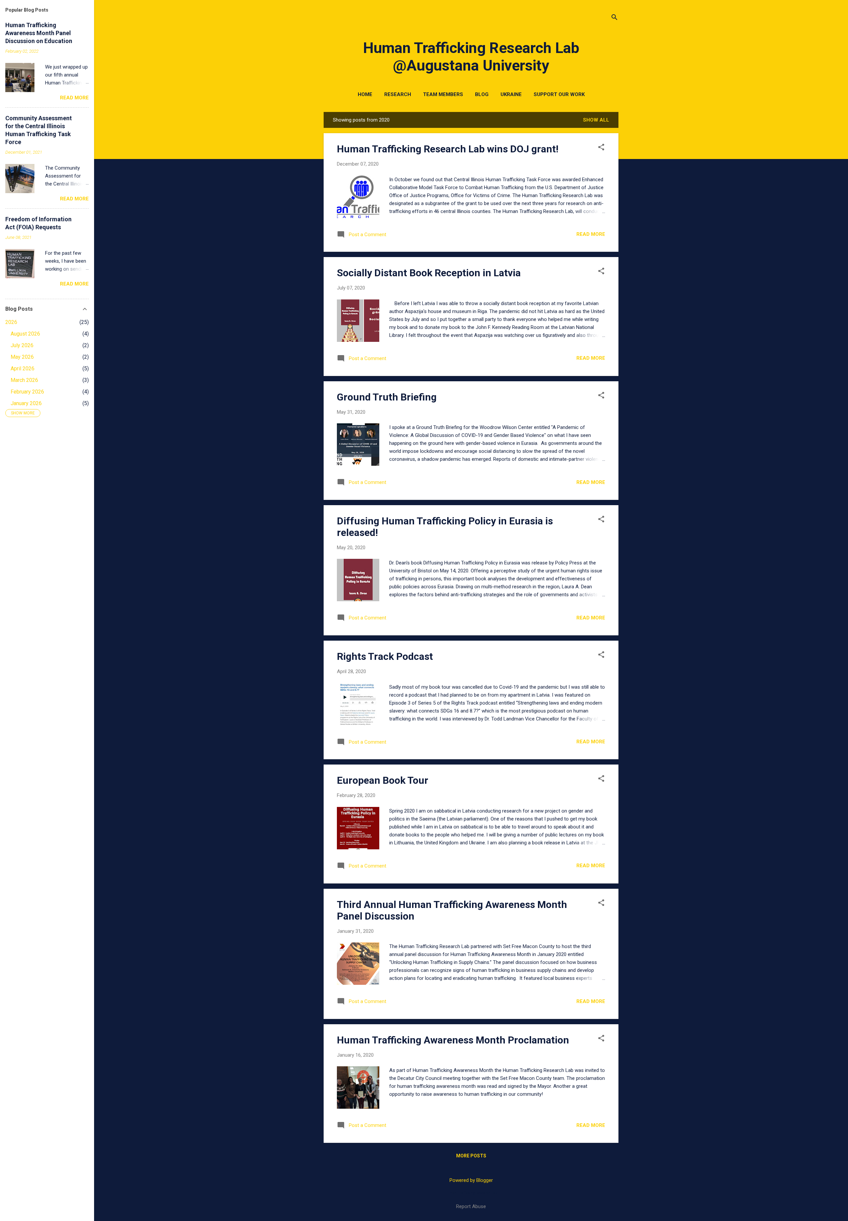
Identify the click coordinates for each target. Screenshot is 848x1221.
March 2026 (24, 380)
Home (365, 94)
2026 (11, 322)
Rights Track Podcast (385, 656)
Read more (590, 234)
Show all (596, 120)
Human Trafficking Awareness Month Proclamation (453, 1040)
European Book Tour (382, 780)
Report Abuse (471, 1206)
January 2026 (26, 403)
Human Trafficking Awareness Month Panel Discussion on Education (38, 33)
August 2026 (25, 334)
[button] (601, 147)
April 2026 (22, 368)
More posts (471, 1155)
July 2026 (22, 345)
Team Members (443, 94)
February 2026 (27, 392)
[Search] (614, 18)
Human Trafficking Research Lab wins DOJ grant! (447, 149)
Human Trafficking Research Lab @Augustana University (471, 56)
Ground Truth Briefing (387, 397)
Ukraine (511, 94)
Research (397, 94)
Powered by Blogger (471, 1180)
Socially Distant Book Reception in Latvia (429, 273)
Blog (482, 94)
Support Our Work (559, 94)
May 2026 (22, 357)
